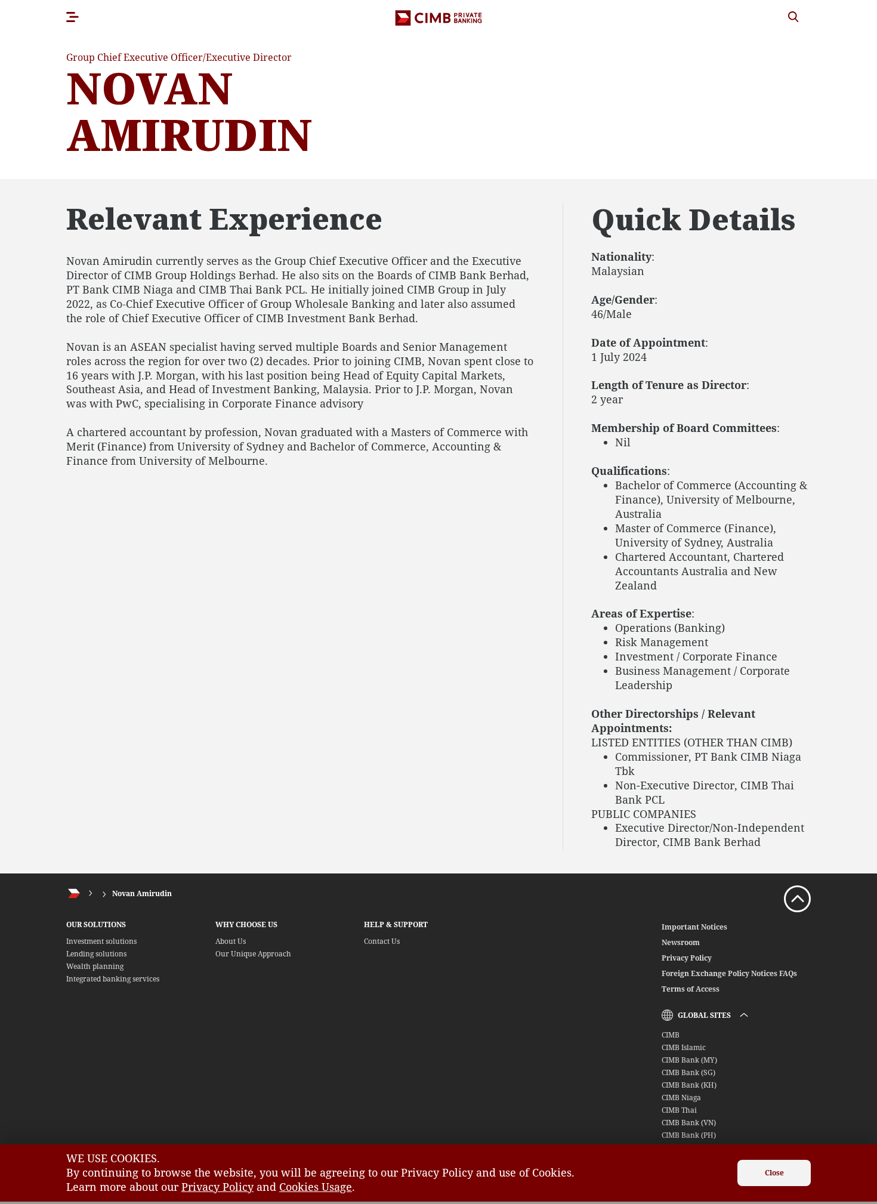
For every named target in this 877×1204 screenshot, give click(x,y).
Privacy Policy (687, 958)
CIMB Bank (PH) (689, 1135)
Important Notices (694, 927)
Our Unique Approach (253, 954)
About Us (230, 941)
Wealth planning (94, 966)
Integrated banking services (112, 979)
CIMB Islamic (684, 1047)
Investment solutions (101, 941)
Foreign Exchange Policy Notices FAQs (729, 973)
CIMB (671, 1035)
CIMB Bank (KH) (689, 1085)
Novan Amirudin (142, 893)
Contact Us (382, 941)
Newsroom (681, 942)
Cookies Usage (315, 1187)
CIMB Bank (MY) (689, 1060)
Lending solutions (96, 954)
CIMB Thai (679, 1110)
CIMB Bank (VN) (689, 1122)
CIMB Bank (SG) (688, 1072)
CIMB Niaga (681, 1097)
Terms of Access (690, 989)
